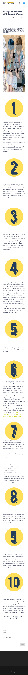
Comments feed (7, 637)
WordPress (15, 673)
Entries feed (6, 635)
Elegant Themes (14, 671)
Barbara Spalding (8, 17)
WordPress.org (6, 640)
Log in (4, 632)
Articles (4, 19)
